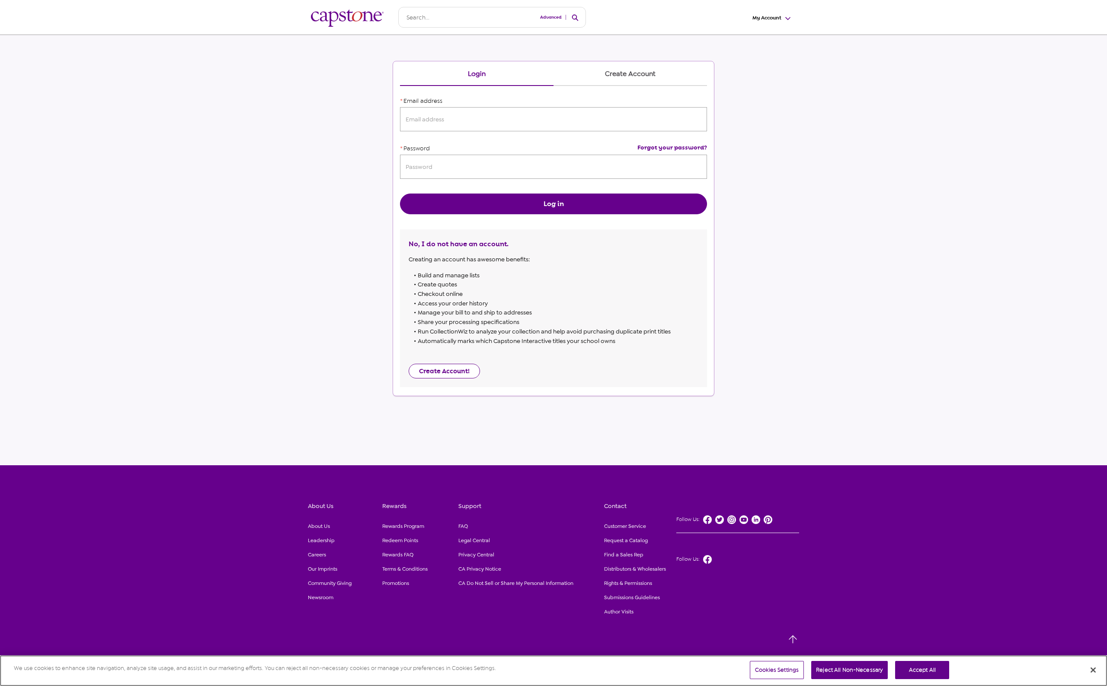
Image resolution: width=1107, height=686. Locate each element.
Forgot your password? (672, 147)
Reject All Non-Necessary (849, 670)
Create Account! (444, 371)
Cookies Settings (777, 670)
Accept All (922, 670)
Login (477, 74)
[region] (553, 670)
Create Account (630, 74)
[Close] (1093, 670)
